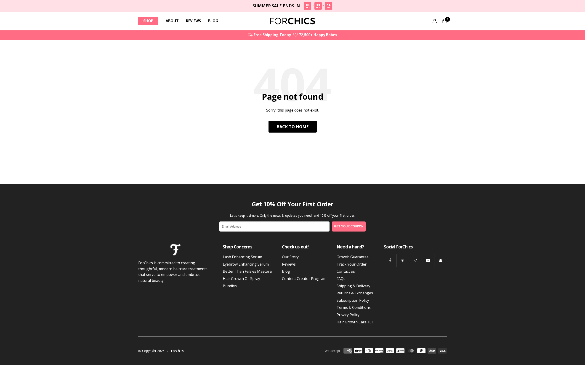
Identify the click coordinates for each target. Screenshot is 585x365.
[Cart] (444, 21)
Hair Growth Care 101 (355, 322)
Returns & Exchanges (355, 293)
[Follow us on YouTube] (428, 260)
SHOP (148, 20)
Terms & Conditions (354, 307)
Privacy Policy (348, 314)
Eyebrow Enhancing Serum (246, 264)
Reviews (289, 264)
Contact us (346, 271)
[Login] (435, 21)
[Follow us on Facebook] (390, 260)
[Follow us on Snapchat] (440, 260)
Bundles (230, 285)
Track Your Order (352, 264)
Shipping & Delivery (353, 285)
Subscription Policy (353, 300)
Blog (286, 271)
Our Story (290, 256)
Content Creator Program (304, 278)
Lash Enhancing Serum (242, 256)
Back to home (293, 126)
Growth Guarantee (353, 256)
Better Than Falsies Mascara (247, 271)
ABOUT (172, 20)
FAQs (341, 278)
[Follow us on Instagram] (415, 260)
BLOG (213, 20)
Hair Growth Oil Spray (241, 278)
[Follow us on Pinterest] (402, 260)
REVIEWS (193, 20)
